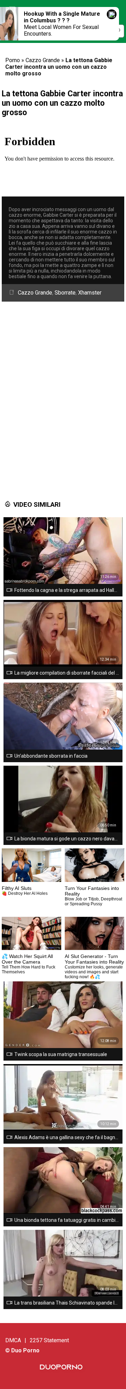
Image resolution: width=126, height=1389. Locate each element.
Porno (12, 60)
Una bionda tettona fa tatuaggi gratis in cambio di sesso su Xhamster (67, 1220)
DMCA (13, 1340)
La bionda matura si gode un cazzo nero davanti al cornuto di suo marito (67, 838)
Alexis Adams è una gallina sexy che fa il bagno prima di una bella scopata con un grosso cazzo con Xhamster (67, 1137)
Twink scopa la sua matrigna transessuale (60, 1054)
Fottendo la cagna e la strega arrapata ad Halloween (67, 590)
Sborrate (65, 292)
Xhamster (90, 292)
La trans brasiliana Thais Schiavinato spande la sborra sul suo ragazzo (67, 1303)
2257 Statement (49, 1340)
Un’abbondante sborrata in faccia (51, 756)
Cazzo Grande (43, 60)
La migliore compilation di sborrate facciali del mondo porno (67, 673)
